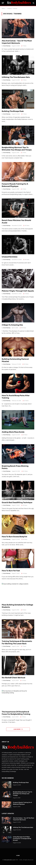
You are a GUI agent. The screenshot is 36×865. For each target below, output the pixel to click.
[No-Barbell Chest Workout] (18, 665)
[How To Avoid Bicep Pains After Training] (18, 383)
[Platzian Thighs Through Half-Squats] (18, 278)
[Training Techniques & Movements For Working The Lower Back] (18, 629)
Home (18, 855)
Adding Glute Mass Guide (13, 432)
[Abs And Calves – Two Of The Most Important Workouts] (18, 28)
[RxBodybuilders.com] (19, 2)
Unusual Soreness (9, 257)
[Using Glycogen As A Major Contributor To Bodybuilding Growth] (6, 839)
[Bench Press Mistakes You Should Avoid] (18, 208)
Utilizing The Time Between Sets (16, 77)
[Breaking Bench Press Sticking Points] (18, 453)
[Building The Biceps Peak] (18, 99)
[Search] (33, 3)
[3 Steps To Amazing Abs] (18, 312)
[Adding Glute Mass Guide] (18, 419)
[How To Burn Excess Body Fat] (18, 524)
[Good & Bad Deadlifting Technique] (18, 490)
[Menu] (3, 3)
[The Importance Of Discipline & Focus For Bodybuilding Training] (18, 699)
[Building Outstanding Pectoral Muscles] (18, 347)
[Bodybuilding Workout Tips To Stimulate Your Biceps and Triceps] (18, 135)
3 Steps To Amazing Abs (12, 325)
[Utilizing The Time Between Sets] (18, 65)
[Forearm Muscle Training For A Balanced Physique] (18, 171)
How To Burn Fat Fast (11, 571)
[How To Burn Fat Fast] (18, 558)
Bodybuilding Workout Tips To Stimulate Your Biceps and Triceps (22, 793)
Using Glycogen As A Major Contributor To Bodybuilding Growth (22, 838)
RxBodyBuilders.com (9, 859)
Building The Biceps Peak (13, 111)
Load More (17, 729)
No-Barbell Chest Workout (13, 678)
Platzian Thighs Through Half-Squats (18, 291)
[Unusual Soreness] (18, 244)
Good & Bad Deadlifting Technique (17, 502)
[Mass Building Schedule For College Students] (18, 592)
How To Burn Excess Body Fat (14, 537)
